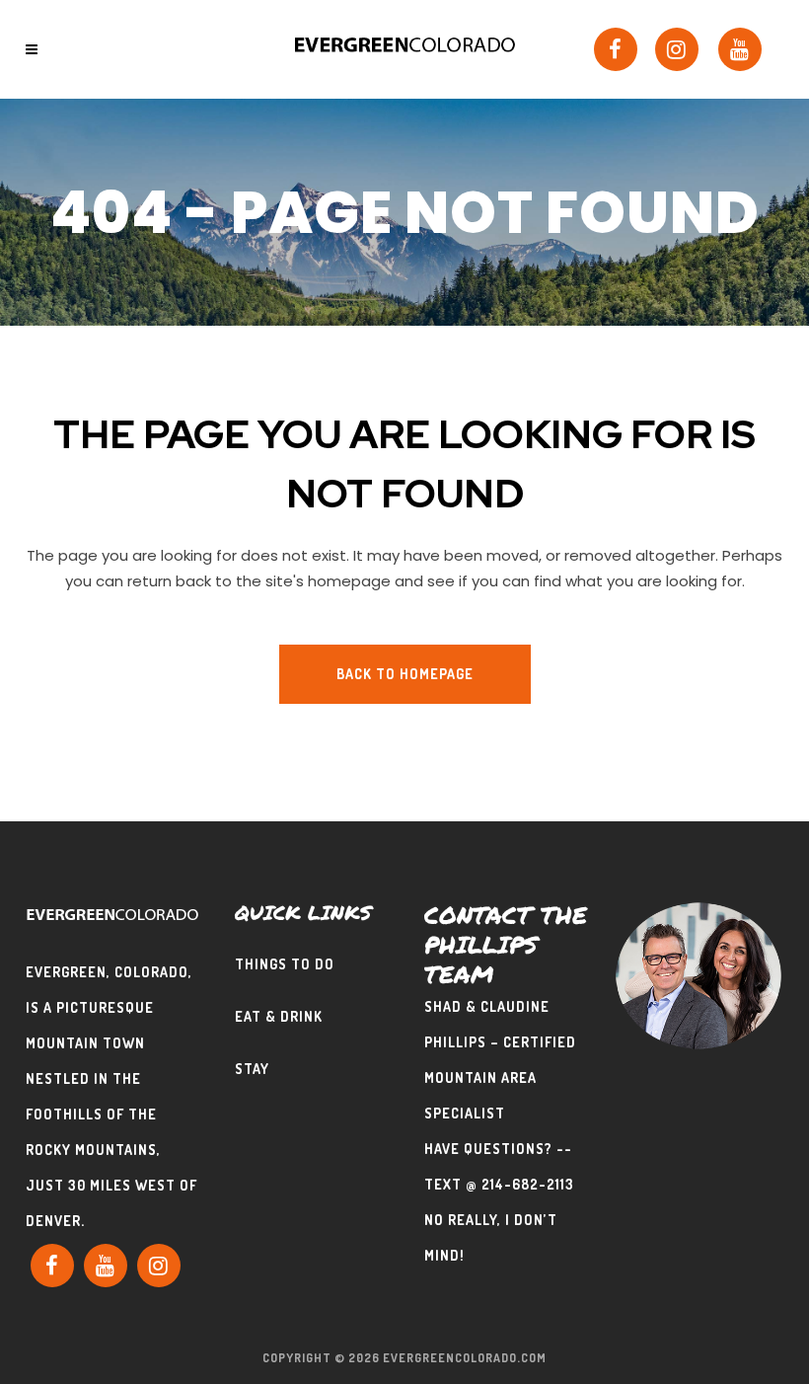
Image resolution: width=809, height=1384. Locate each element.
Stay (252, 1068)
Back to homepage (405, 673)
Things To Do (284, 964)
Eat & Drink (279, 1016)
